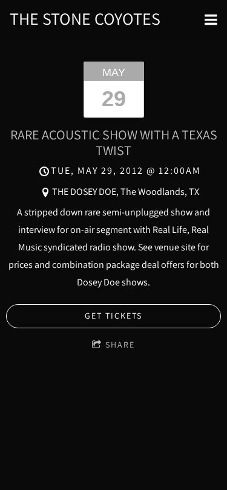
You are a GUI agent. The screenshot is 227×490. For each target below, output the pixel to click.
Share (120, 344)
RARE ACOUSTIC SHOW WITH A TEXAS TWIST (113, 142)
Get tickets (113, 315)
